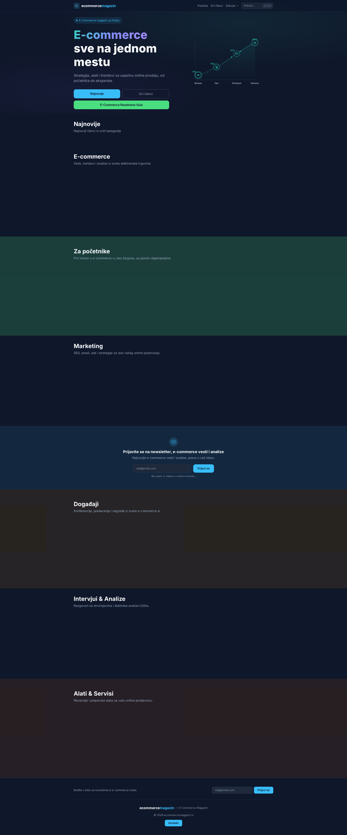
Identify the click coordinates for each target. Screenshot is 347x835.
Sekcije (230, 5)
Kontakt (173, 823)
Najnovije (97, 93)
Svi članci (217, 5)
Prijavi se (204, 468)
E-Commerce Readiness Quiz (121, 105)
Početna (203, 5)
